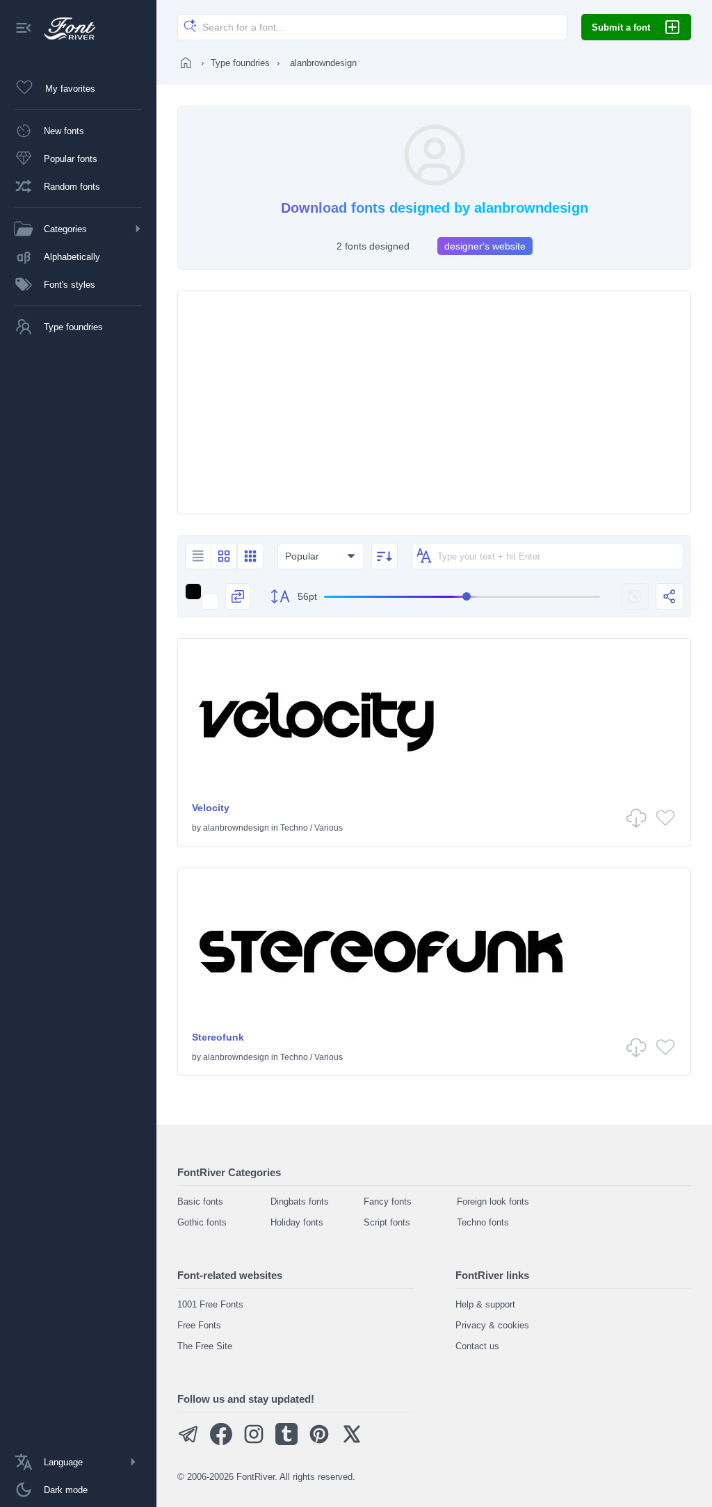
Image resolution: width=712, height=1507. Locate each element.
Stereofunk (218, 1037)
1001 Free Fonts (210, 1304)
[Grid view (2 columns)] (224, 556)
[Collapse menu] (23, 29)
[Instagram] (254, 1442)
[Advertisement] (434, 402)
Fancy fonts (388, 1201)
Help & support (485, 1304)
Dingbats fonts (299, 1201)
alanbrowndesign (236, 828)
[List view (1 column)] (198, 556)
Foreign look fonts (493, 1201)
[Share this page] (669, 596)
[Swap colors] (237, 596)
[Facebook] (221, 1442)
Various (328, 828)
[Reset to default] (635, 596)
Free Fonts (199, 1325)
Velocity (210, 807)
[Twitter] (352, 1442)
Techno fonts (483, 1222)
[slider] (462, 597)
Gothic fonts (202, 1222)
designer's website (485, 246)
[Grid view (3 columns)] (250, 556)
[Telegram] (188, 1442)
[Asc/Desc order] (384, 556)
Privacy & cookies (492, 1325)
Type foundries (240, 63)
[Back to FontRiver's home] (64, 28)
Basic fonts (200, 1201)
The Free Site (204, 1346)
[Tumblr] (286, 1442)
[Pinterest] (319, 1442)
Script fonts (387, 1222)
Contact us (477, 1346)
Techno (294, 828)
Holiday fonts (296, 1222)
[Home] (185, 62)
